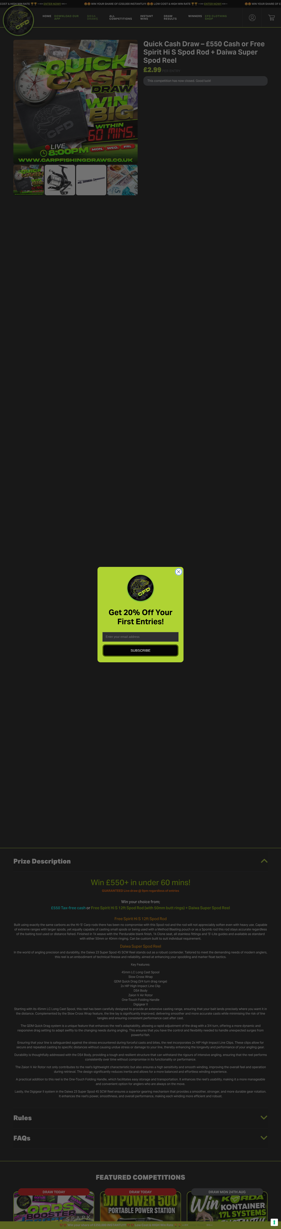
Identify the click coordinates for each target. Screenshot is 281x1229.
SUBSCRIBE (140, 650)
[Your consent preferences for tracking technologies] (274, 1222)
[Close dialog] (178, 571)
